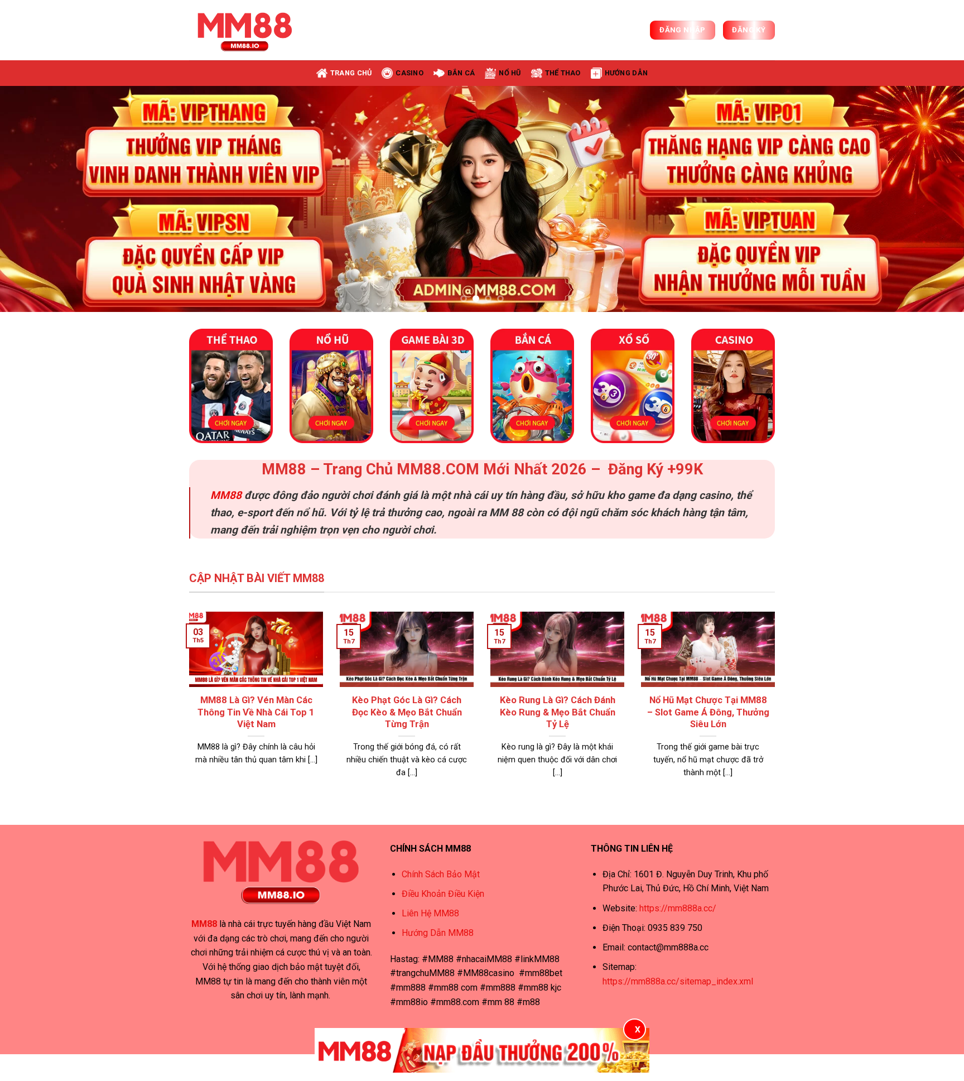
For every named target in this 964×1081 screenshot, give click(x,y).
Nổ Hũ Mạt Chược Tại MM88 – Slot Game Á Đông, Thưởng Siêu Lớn (708, 712)
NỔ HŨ (509, 73)
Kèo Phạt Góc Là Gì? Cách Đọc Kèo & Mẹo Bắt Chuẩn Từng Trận (407, 712)
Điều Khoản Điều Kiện (443, 893)
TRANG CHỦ (351, 73)
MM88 (226, 495)
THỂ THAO (563, 73)
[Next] (930, 199)
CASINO (409, 73)
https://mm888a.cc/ (677, 908)
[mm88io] (245, 30)
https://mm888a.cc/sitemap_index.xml (677, 981)
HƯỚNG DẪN (626, 73)
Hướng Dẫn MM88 (438, 933)
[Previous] (33, 199)
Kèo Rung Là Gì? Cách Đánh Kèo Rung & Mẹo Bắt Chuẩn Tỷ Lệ (557, 712)
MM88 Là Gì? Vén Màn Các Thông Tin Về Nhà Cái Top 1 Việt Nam (256, 712)
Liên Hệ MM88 (430, 913)
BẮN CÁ (461, 73)
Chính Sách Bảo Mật (441, 874)
